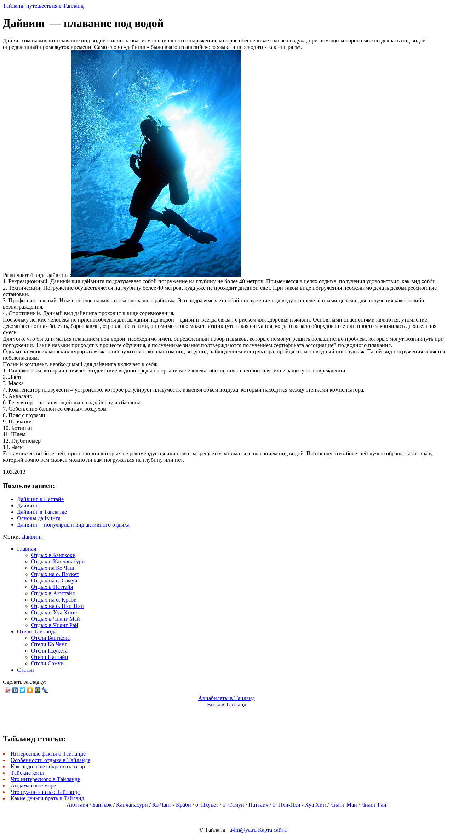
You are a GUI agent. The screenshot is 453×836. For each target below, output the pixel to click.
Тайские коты (27, 773)
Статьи (25, 670)
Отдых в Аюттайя (53, 593)
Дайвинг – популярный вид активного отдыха (73, 525)
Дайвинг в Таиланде (42, 512)
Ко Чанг (162, 805)
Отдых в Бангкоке (53, 555)
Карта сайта (272, 830)
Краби (183, 805)
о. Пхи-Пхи (286, 805)
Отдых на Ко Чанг (53, 568)
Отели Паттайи (49, 657)
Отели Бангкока (50, 638)
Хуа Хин (315, 805)
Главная (26, 549)
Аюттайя (77, 805)
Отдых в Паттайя (52, 587)
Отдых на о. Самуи (54, 581)
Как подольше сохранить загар (48, 766)
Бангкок (102, 805)
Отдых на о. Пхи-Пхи (57, 606)
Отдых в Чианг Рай (54, 625)
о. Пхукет (206, 805)
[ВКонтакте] (15, 690)
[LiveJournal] (45, 690)
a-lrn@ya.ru (243, 830)
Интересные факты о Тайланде (48, 754)
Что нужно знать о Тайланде (45, 792)
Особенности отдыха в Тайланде (50, 760)
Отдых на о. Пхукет (55, 574)
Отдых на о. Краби (54, 600)
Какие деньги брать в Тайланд (47, 798)
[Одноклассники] (30, 690)
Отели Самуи (47, 663)
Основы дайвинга (39, 518)
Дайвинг (27, 505)
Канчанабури (132, 805)
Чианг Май (343, 805)
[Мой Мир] (37, 690)
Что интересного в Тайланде (45, 779)
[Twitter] (23, 690)
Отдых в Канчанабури (58, 561)
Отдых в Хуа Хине (54, 612)
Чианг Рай (373, 805)
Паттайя (258, 805)
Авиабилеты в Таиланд (226, 698)
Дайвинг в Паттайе (40, 499)
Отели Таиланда (37, 632)
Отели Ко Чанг (49, 644)
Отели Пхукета (49, 651)
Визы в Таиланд (226, 704)
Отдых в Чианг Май (55, 619)
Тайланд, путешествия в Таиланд (43, 6)
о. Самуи (233, 805)
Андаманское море (33, 786)
